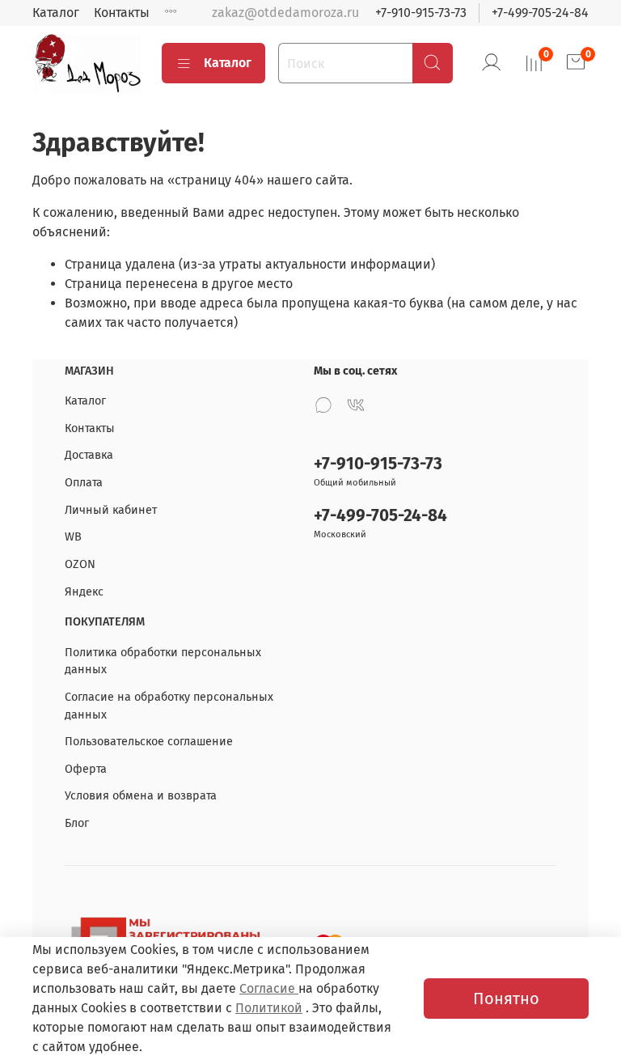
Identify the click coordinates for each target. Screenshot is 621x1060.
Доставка (89, 455)
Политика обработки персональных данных (163, 661)
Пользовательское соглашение (149, 741)
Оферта (86, 769)
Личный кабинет (111, 510)
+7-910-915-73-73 (421, 12)
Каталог (55, 12)
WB (73, 537)
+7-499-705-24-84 (540, 12)
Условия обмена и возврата (141, 796)
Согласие (268, 988)
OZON (80, 564)
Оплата (84, 483)
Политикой (268, 1007)
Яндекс (84, 592)
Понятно (506, 998)
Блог (77, 823)
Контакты (122, 12)
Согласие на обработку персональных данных (169, 706)
